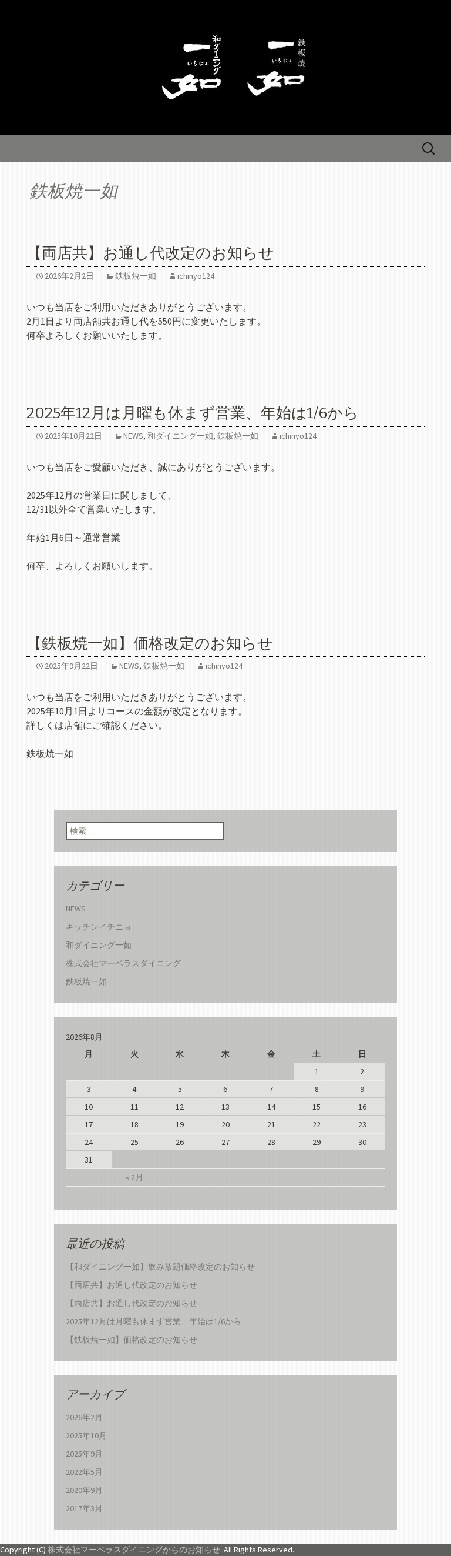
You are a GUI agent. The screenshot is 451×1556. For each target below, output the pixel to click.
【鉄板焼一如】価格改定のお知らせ (149, 644)
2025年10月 (86, 1435)
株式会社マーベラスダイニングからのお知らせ (134, 1549)
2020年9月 (84, 1490)
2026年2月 (84, 1417)
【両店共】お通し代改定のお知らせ (150, 253)
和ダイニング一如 (180, 435)
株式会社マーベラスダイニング (123, 963)
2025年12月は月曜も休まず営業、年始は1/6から (192, 413)
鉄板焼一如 (135, 276)
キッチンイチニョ (99, 926)
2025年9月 (84, 1453)
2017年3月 (84, 1508)
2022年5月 (84, 1472)
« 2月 (134, 1177)
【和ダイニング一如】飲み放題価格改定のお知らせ (160, 1266)
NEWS (133, 435)
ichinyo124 (195, 276)
